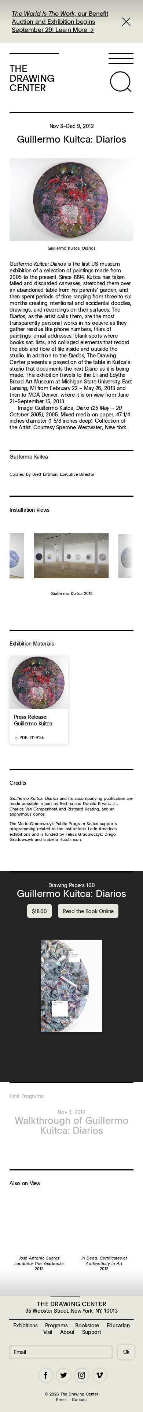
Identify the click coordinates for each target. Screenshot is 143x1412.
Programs (56, 1325)
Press (61, 1399)
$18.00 (39, 911)
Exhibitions (25, 1325)
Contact (79, 1399)
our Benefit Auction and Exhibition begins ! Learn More (60, 21)
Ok (126, 1351)
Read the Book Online (88, 911)
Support (91, 1331)
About (67, 1331)
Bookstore (87, 1325)
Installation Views (30, 509)
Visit (47, 1331)
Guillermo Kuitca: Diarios (71, 893)
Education (118, 1325)
